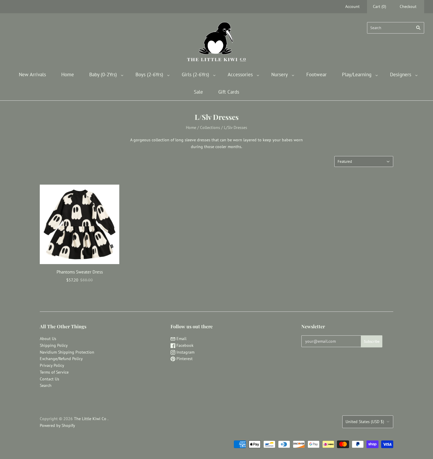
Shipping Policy (54, 345)
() (379, 6)
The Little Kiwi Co (91, 418)
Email (180, 338)
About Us (48, 338)
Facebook (184, 345)
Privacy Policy (52, 365)
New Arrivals (32, 74)
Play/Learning (356, 74)
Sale (198, 92)
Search (46, 385)
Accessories (240, 74)
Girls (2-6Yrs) (195, 74)
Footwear (316, 74)
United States (365, 421)
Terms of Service (54, 372)
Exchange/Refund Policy (61, 358)
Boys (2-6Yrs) (149, 74)
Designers (400, 74)
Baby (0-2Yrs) (103, 74)
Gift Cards (228, 92)
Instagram (184, 352)
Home (67, 74)
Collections (210, 127)
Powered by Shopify (57, 425)
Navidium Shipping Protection (67, 352)
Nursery (279, 74)
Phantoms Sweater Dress (80, 272)
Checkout (408, 6)
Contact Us (49, 379)
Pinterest (184, 358)
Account (352, 6)
